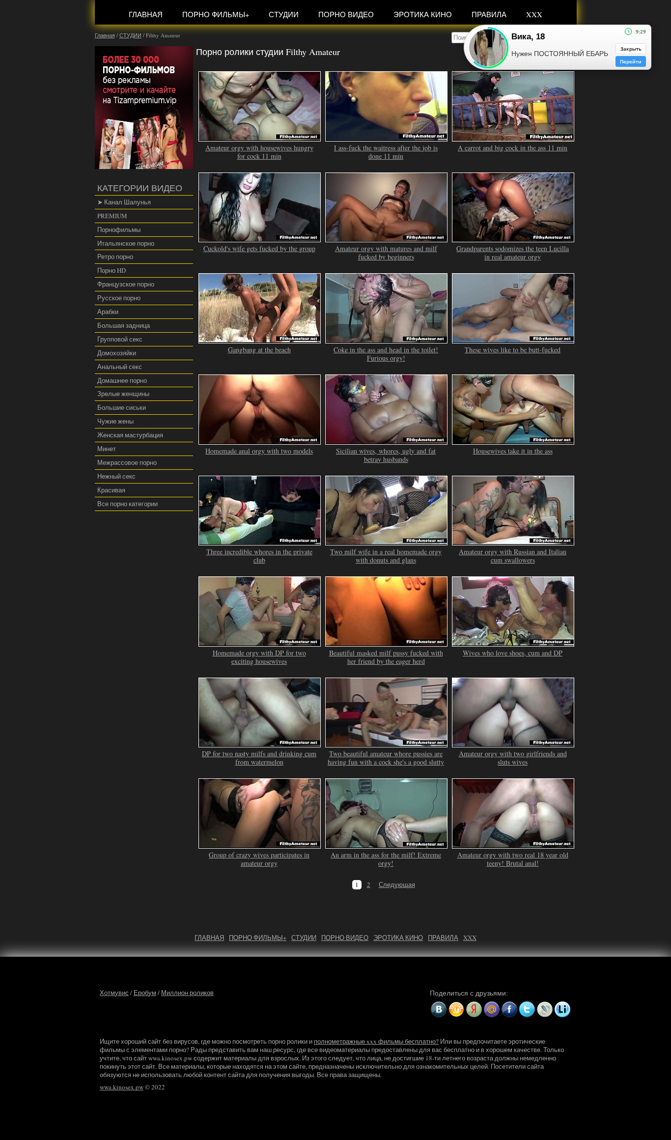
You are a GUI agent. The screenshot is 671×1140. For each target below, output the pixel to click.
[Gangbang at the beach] (259, 339)
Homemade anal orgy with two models (259, 451)
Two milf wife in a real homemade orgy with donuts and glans (386, 556)
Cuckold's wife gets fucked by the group (259, 248)
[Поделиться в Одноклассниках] (456, 1009)
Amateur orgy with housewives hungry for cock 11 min (259, 152)
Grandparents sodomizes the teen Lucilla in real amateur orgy (512, 252)
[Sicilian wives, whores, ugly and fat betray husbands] (386, 440)
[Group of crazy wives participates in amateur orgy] (259, 844)
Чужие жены (115, 421)
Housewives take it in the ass (513, 451)
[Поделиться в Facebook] (509, 1009)
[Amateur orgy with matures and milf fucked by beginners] (386, 238)
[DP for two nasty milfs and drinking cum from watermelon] (259, 743)
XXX (534, 14)
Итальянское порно (125, 243)
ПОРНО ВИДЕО (346, 14)
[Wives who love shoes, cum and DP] (513, 642)
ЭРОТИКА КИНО (422, 14)
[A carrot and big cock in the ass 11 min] (513, 137)
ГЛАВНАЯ (146, 14)
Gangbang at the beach (259, 349)
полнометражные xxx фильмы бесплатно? (376, 1041)
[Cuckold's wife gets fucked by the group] (259, 238)
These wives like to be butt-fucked (512, 349)
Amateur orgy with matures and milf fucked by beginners (386, 252)
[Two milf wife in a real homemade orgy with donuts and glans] (386, 541)
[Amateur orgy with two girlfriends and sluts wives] (513, 743)
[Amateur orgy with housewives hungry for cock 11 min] (259, 137)
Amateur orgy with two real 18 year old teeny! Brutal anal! (512, 859)
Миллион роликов (187, 992)
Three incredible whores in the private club (259, 556)
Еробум (145, 992)
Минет (106, 448)
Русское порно (118, 297)
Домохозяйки (116, 352)
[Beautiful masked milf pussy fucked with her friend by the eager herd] (386, 642)
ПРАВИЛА (489, 14)
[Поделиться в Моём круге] (474, 1009)
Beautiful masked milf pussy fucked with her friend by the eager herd (386, 657)
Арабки (107, 311)
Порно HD (111, 270)
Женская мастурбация (130, 434)
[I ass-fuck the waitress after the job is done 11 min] (386, 137)
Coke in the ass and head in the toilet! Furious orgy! (386, 354)
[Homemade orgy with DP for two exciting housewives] (259, 642)
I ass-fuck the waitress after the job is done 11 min (386, 152)
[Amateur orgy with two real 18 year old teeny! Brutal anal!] (513, 844)
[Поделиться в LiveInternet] (562, 1009)
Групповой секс (119, 339)
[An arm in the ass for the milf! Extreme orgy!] (386, 844)
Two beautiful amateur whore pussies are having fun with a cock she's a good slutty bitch (386, 762)
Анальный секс (119, 366)
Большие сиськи (121, 407)
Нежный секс (116, 476)
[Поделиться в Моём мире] (492, 1009)
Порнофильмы (118, 229)
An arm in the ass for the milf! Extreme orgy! (386, 859)
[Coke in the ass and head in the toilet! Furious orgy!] (386, 339)
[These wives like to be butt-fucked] (513, 339)
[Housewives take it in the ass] (513, 440)
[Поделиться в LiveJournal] (545, 1009)
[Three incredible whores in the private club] (259, 541)
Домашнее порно (122, 380)
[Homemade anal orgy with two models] (259, 440)
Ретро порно (115, 256)
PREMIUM (112, 215)
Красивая (111, 489)
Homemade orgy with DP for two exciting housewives (259, 657)
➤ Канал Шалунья (124, 202)
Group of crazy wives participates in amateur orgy (259, 859)
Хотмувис (114, 992)
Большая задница (123, 325)
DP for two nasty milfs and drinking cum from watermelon (259, 758)
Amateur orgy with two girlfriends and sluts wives (513, 758)
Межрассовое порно (127, 462)
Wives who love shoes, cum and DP (512, 652)
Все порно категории (127, 503)
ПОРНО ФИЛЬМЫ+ (215, 14)
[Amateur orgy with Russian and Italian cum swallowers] (513, 541)
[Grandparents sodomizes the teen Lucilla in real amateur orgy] (513, 238)
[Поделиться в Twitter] (527, 1009)
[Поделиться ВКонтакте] (439, 1009)
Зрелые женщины (123, 393)
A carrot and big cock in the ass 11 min (512, 147)
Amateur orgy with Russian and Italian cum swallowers (512, 556)
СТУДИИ (284, 14)
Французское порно (125, 284)
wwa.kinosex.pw (121, 1087)
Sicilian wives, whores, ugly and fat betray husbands (386, 455)
